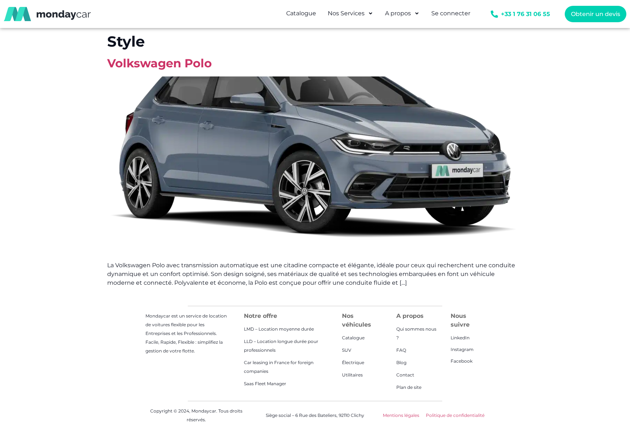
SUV (346, 350)
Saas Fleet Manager (265, 383)
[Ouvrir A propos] (417, 13)
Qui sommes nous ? (416, 333)
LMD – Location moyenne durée (279, 329)
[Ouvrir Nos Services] (370, 13)
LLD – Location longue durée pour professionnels (281, 346)
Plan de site (408, 387)
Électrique (353, 362)
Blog (401, 362)
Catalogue (353, 337)
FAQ (401, 350)
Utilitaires (352, 375)
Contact (405, 375)
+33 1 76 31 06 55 (525, 14)
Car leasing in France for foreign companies (279, 367)
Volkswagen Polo (159, 63)
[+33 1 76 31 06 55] (494, 14)
